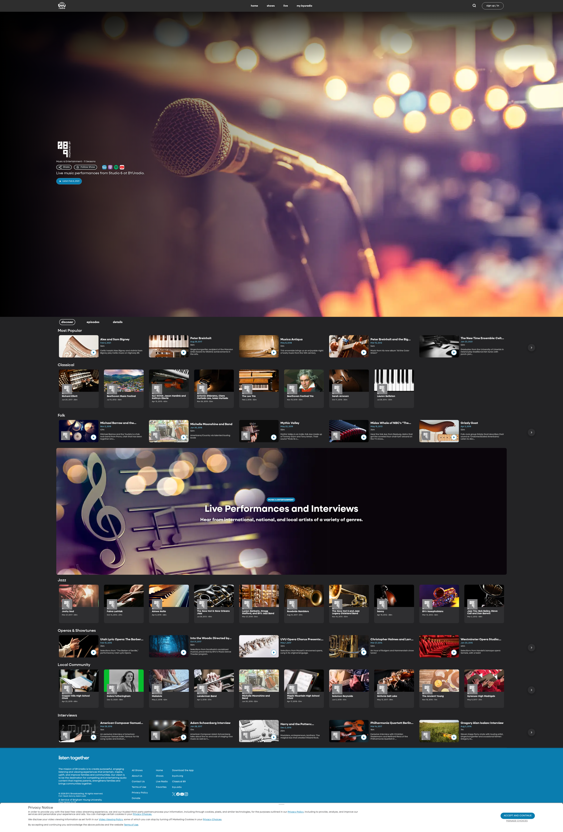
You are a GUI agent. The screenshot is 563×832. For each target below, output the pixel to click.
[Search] (474, 5)
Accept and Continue (518, 816)
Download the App (183, 770)
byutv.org (177, 776)
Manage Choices (517, 821)
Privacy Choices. (142, 814)
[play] (93, 352)
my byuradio (304, 6)
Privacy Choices (212, 820)
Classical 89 (179, 782)
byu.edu (177, 787)
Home (159, 770)
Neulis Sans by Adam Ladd (74, 796)
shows (271, 6)
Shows (159, 776)
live (285, 6)
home (254, 6)
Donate (136, 798)
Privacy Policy (140, 793)
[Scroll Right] (531, 347)
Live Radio (162, 782)
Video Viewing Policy (111, 820)
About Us (137, 776)
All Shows (137, 770)
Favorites (161, 787)
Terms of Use (139, 787)
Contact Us (138, 782)
